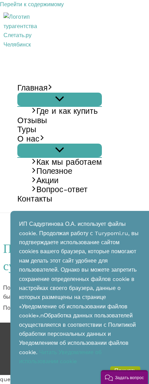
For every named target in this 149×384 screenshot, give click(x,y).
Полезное (54, 171)
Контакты (34, 199)
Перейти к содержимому (32, 4)
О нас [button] (28, 139)
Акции (47, 180)
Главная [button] (32, 88)
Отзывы (32, 120)
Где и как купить (67, 111)
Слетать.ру (31, 53)
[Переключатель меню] (59, 99)
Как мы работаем (69, 162)
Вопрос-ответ (62, 189)
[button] (50, 88)
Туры (26, 129)
